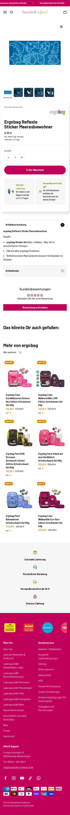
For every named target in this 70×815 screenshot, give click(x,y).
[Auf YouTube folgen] (22, 778)
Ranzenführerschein (13, 710)
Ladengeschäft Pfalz (13, 693)
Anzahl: (8, 150)
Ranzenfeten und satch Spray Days (15, 717)
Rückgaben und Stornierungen (46, 708)
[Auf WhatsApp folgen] (38, 778)
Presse (6, 730)
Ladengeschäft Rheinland (16, 682)
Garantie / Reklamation (50, 649)
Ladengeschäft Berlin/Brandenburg (13, 675)
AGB (40, 680)
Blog (5, 725)
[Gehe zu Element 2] (18, 93)
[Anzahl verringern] (8, 157)
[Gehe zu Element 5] (49, 93)
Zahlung (42, 664)
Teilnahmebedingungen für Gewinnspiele (52, 699)
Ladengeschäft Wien (13, 704)
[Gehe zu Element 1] (7, 93)
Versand (20, 137)
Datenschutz (44, 675)
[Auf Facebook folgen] (5, 778)
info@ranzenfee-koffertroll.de (18, 767)
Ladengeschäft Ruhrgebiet (17, 699)
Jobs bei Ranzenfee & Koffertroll (14, 656)
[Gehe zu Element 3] (28, 93)
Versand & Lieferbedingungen (48, 656)
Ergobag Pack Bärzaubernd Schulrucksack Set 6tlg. (18, 519)
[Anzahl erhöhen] (22, 157)
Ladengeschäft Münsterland (17, 688)
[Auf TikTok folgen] (30, 778)
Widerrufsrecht (46, 669)
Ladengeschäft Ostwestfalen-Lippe (13, 666)
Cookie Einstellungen (49, 691)
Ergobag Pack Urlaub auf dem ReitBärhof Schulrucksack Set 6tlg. (50, 457)
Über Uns (8, 649)
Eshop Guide (28, 805)
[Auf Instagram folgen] (14, 778)
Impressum (9, 736)
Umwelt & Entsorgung (49, 686)
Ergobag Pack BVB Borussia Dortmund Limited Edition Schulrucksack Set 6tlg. (17, 460)
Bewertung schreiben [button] (35, 307)
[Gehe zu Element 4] (39, 93)
